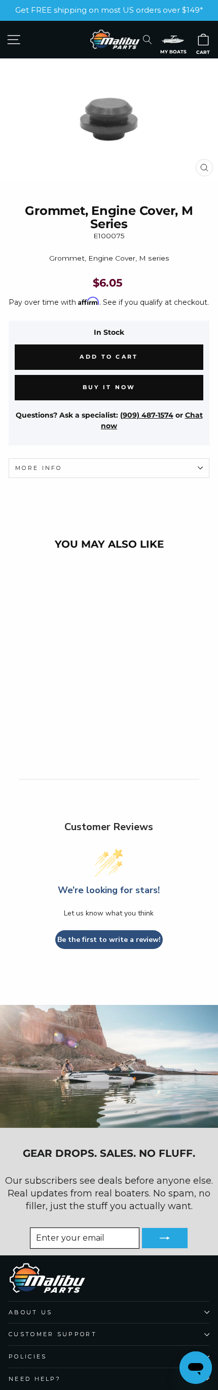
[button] (173, 39)
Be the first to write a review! (109, 939)
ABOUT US (31, 1312)
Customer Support (53, 1334)
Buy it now (109, 387)
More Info (38, 467)
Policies (28, 1356)
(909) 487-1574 (146, 415)
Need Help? (35, 1378)
